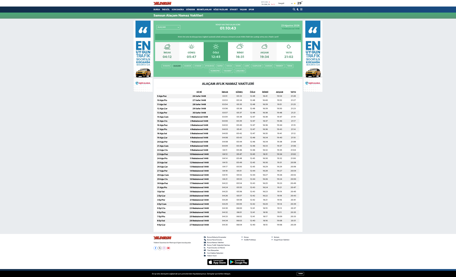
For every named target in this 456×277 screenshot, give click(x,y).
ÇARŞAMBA (240, 71)
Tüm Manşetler (213, 250)
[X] (160, 248)
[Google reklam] (143, 56)
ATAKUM (198, 66)
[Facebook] (155, 248)
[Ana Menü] (301, 9)
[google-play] (238, 262)
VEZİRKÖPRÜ (215, 71)
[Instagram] (164, 248)
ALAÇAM (176, 66)
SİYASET (234, 10)
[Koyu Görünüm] (297, 9)
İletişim (276, 237)
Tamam (300, 273)
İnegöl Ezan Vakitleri (281, 240)
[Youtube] (168, 248)
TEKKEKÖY (279, 66)
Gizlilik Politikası (250, 240)
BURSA (157, 10)
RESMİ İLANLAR (204, 10)
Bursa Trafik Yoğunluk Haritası (218, 245)
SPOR (251, 10)
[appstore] (217, 262)
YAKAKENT (227, 71)
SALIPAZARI (256, 66)
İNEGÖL (166, 10)
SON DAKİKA (178, 10)
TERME (289, 66)
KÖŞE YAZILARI (221, 10)
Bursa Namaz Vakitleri (215, 242)
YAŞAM (243, 10)
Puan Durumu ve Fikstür (216, 248)
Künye (246, 237)
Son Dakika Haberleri (215, 253)
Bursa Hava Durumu (214, 240)
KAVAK (238, 66)
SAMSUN (268, 66)
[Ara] (294, 9)
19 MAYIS (166, 66)
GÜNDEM (190, 10)
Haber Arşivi (212, 256)
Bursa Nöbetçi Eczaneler (216, 237)
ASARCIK (187, 66)
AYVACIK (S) (209, 66)
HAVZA (229, 66)
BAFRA (220, 66)
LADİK (247, 66)
